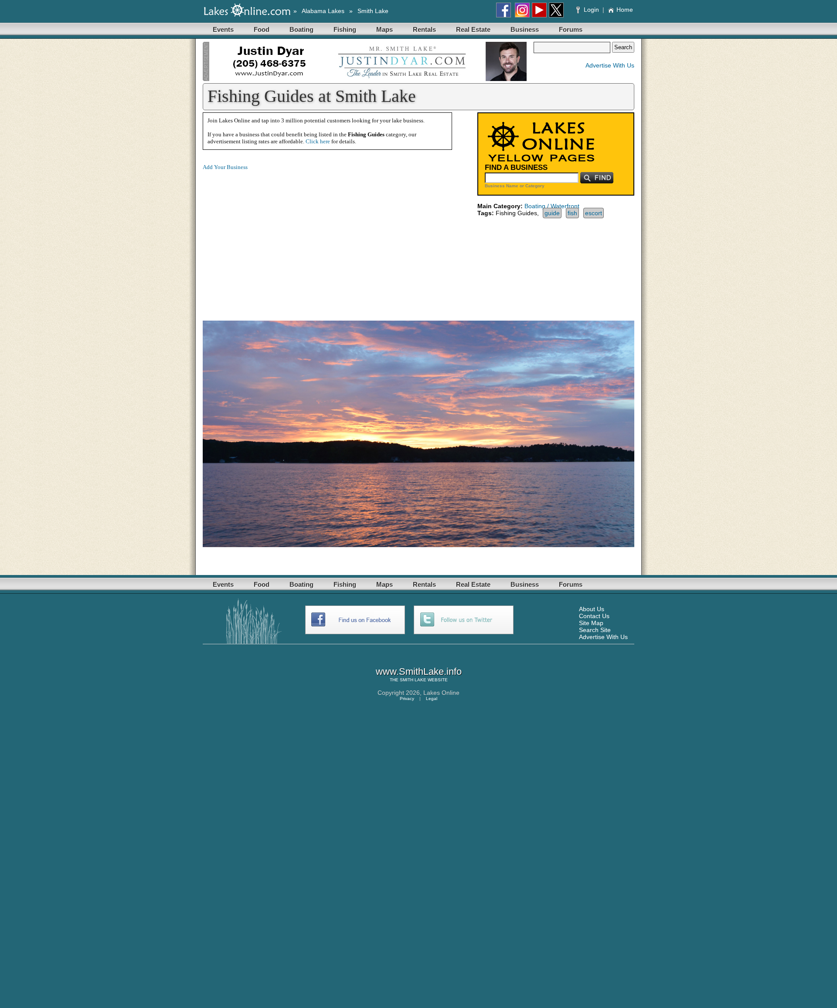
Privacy (407, 698)
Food (261, 29)
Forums (570, 29)
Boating (301, 29)
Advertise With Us (609, 65)
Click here (318, 141)
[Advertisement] (276, 239)
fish (572, 213)
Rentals (424, 29)
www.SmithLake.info (419, 671)
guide (552, 213)
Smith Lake (372, 10)
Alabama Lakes (323, 10)
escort (593, 213)
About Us (591, 608)
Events (223, 29)
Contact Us (594, 615)
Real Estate (473, 29)
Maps (384, 29)
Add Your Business (225, 167)
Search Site (595, 629)
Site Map (591, 622)
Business (524, 29)
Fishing (344, 29)
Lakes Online (441, 692)
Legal (431, 698)
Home (624, 9)
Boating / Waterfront (551, 206)
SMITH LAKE (413, 679)
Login (591, 9)
